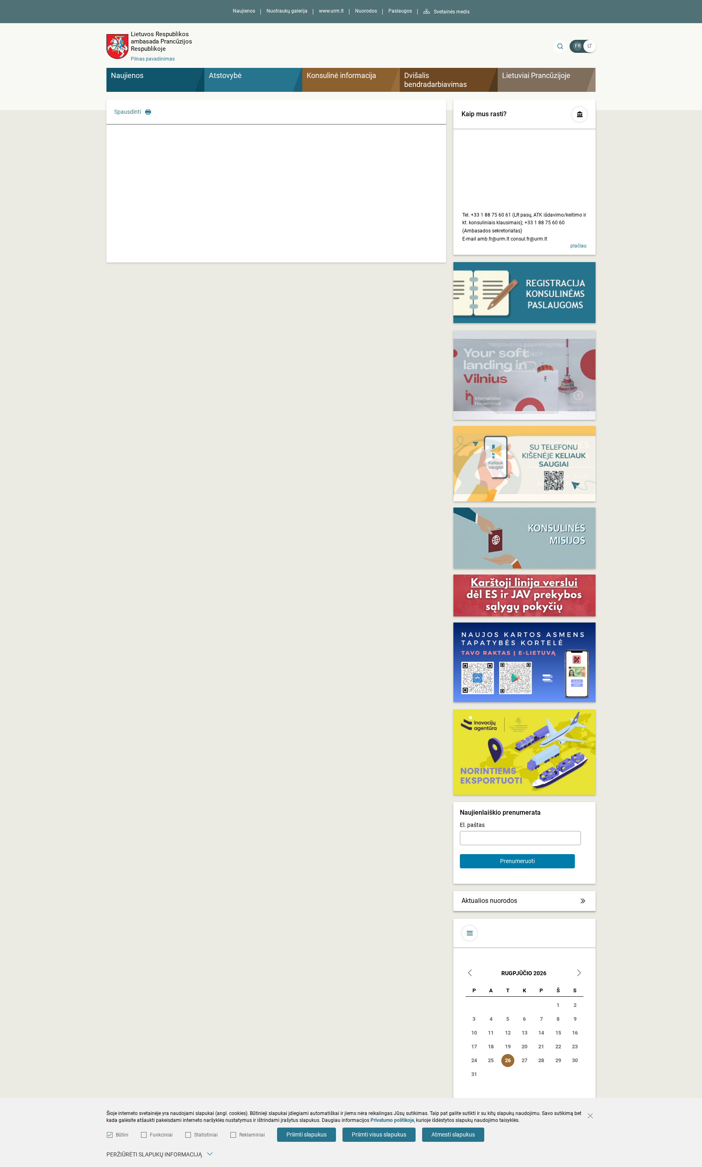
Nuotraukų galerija (287, 11)
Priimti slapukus (306, 1134)
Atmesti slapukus (453, 1134)
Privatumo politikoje (392, 1120)
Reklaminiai (252, 1135)
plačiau (578, 246)
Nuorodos (366, 11)
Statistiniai (206, 1135)
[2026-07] (470, 973)
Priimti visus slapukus (379, 1134)
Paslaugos (400, 11)
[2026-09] (578, 973)
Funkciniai (161, 1135)
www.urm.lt (331, 11)
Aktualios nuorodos (489, 901)
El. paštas (472, 825)
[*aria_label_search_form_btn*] (560, 46)
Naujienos (244, 11)
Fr (578, 46)
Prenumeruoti (517, 861)
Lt (589, 46)
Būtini (122, 1135)
